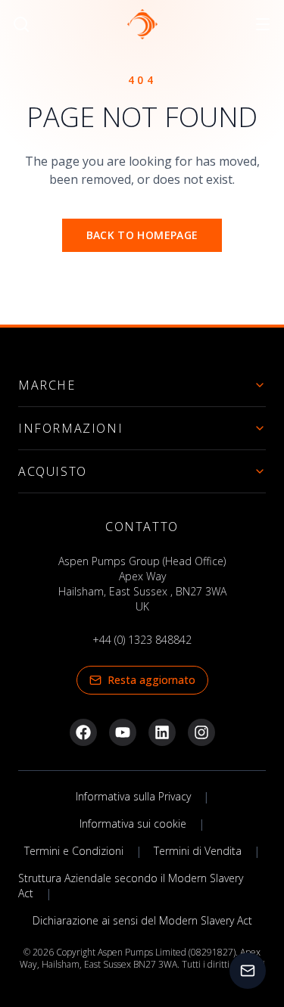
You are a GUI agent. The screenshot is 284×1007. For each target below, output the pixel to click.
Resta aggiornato (151, 680)
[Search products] (21, 24)
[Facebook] (83, 732)
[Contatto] (247, 971)
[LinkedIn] (162, 732)
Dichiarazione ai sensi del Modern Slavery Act (142, 920)
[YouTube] (122, 732)
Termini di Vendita (198, 851)
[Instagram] (201, 732)
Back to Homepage (142, 235)
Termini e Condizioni (73, 851)
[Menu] (263, 24)
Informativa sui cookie (133, 823)
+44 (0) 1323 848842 (142, 639)
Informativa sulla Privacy (133, 796)
